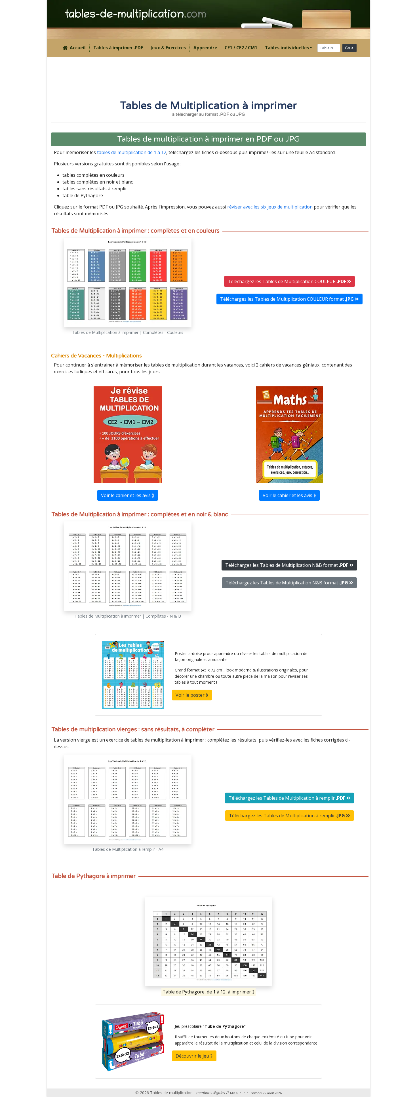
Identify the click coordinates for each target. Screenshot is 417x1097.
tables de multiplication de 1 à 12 (131, 152)
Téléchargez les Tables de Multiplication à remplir (287, 798)
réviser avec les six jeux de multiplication (270, 207)
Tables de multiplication (171, 1092)
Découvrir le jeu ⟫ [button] (194, 1056)
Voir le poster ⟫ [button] (192, 695)
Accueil (77, 48)
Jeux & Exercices (168, 48)
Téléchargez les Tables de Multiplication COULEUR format (287, 299)
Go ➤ (349, 47)
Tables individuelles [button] (287, 48)
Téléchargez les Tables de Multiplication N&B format (286, 565)
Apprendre (205, 48)
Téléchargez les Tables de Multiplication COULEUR (287, 281)
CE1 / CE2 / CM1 (241, 48)
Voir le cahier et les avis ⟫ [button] (127, 495)
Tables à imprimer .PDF (118, 48)
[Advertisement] (208, 75)
